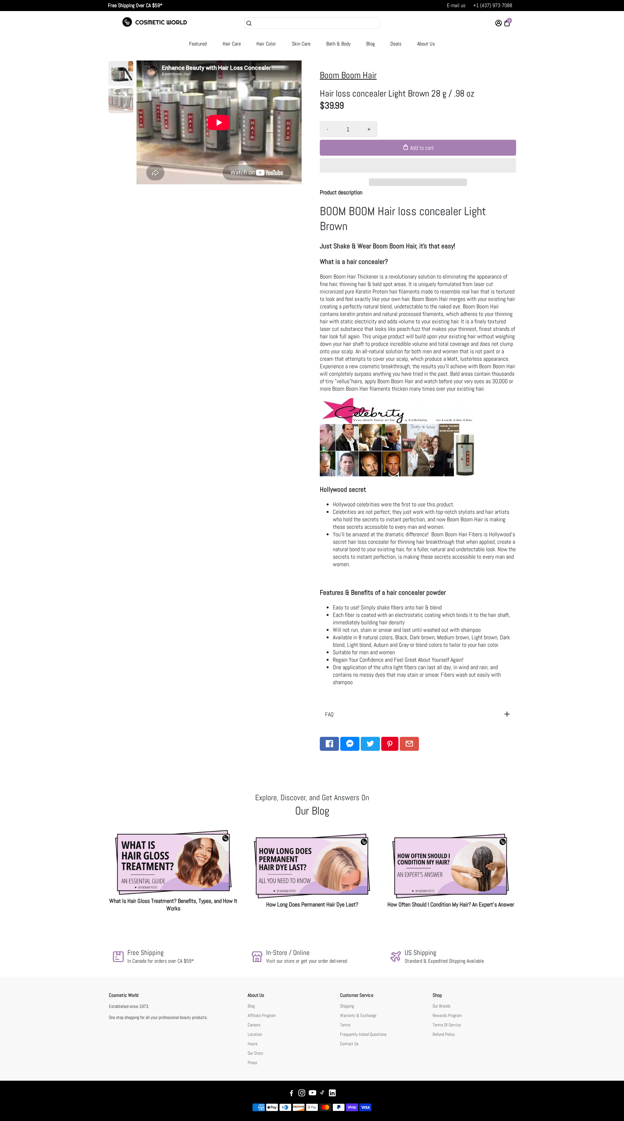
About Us (426, 43)
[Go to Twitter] (370, 744)
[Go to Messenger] (349, 744)
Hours (252, 1044)
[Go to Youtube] (312, 1094)
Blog (370, 43)
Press (252, 1062)
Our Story (255, 1053)
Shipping (347, 1006)
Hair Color (266, 43)
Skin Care (301, 43)
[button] (418, 165)
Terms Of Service (447, 1025)
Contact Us (349, 1044)
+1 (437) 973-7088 (492, 5)
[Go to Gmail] (409, 744)
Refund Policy (444, 1034)
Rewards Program (447, 1015)
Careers (254, 1025)
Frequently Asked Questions (363, 1034)
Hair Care (232, 43)
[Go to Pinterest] (389, 744)
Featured (198, 43)
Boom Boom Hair (348, 75)
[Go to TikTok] (322, 1094)
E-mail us (456, 5)
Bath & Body (338, 43)
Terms (345, 1025)
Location (255, 1034)
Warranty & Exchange (358, 1015)
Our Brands (441, 1006)
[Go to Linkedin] (332, 1094)
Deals (395, 43)
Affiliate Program (262, 1015)
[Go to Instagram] (302, 1094)
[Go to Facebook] (329, 744)
